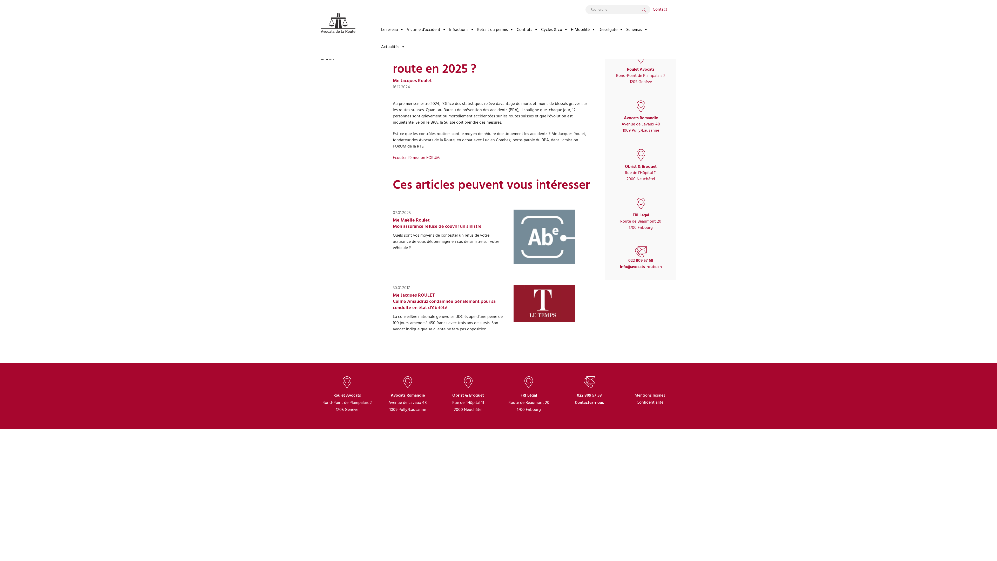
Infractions (458, 29)
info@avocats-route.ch (641, 266)
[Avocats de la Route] (338, 19)
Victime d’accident (423, 29)
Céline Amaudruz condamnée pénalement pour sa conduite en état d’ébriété (444, 304)
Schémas (634, 29)
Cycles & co (551, 29)
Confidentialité (650, 402)
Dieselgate (607, 29)
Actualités (390, 46)
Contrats (524, 29)
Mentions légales (650, 395)
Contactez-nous (589, 402)
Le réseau (389, 29)
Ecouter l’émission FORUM (416, 157)
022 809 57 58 (640, 260)
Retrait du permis (492, 29)
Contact (660, 9)
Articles (327, 59)
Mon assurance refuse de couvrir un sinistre (437, 226)
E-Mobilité (580, 29)
